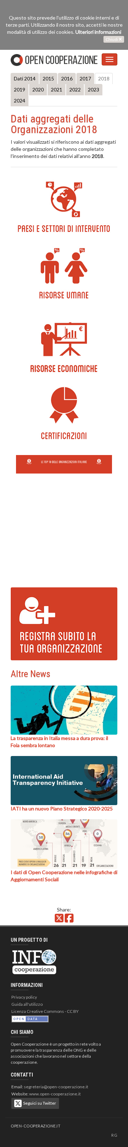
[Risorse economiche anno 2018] (64, 347)
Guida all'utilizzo (27, 1004)
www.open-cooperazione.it (55, 1093)
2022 (75, 89)
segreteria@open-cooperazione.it (56, 1086)
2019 (19, 89)
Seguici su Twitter (39, 1102)
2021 (56, 89)
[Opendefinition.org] (30, 1018)
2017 (85, 78)
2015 (48, 78)
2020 (38, 89)
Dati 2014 (25, 78)
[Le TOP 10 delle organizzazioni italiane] (64, 461)
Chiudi (112, 39)
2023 (93, 89)
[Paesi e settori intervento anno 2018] (64, 207)
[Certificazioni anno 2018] (64, 414)
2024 (19, 100)
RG (114, 1135)
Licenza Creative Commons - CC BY (45, 1011)
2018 (104, 78)
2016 (67, 78)
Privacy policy (24, 997)
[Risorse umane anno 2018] (64, 273)
